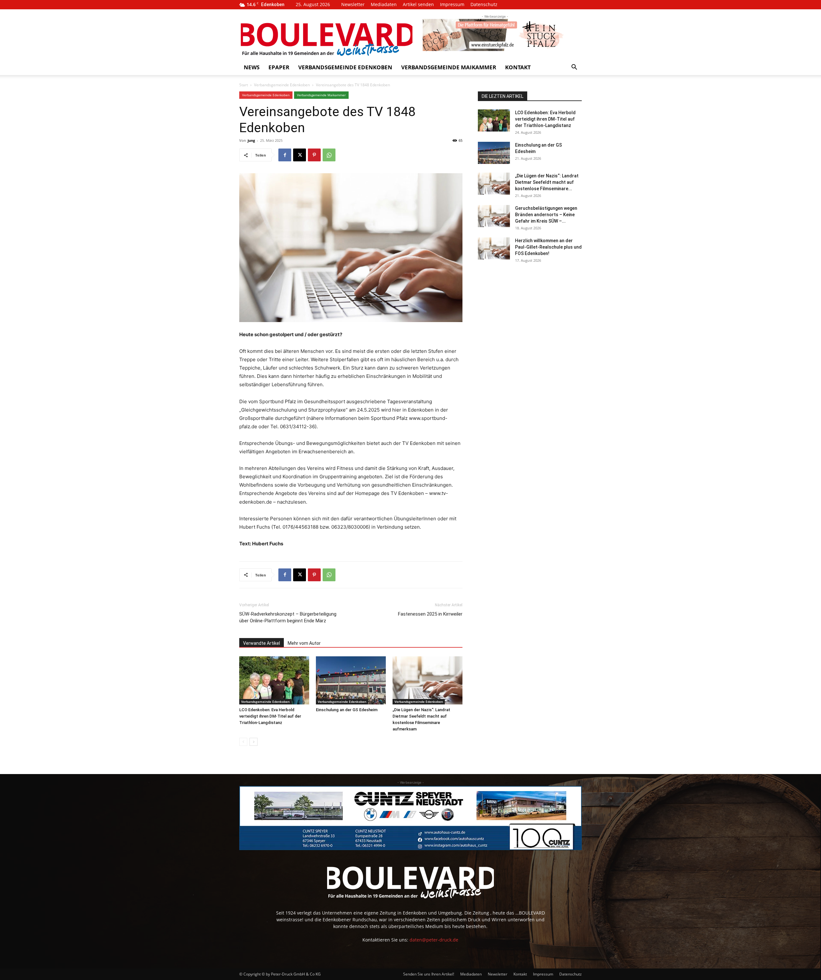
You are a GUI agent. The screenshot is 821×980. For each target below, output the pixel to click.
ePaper (278, 67)
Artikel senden (418, 4)
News (251, 67)
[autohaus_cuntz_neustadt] (410, 818)
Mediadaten (384, 4)
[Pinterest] (314, 155)
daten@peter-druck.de (434, 940)
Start (243, 85)
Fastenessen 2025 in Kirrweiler (430, 614)
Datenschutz (483, 4)
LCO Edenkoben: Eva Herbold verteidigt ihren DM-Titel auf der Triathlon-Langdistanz (270, 716)
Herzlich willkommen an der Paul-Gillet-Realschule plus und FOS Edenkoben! (548, 247)
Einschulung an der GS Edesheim (346, 709)
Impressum (452, 4)
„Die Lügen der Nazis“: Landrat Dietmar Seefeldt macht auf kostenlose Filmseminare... (547, 182)
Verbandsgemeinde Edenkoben (345, 67)
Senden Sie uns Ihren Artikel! (428, 974)
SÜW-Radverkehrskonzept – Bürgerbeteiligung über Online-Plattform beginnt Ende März (287, 617)
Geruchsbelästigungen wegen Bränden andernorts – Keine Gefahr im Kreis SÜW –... (546, 215)
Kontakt (518, 67)
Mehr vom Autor (304, 643)
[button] (574, 68)
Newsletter (353, 4)
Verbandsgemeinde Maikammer (448, 67)
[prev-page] (243, 742)
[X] (299, 155)
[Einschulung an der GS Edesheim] (351, 680)
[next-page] (254, 742)
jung (251, 140)
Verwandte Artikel (261, 643)
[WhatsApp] (329, 155)
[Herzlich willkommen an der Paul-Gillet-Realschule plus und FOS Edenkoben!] (494, 248)
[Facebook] (284, 155)
